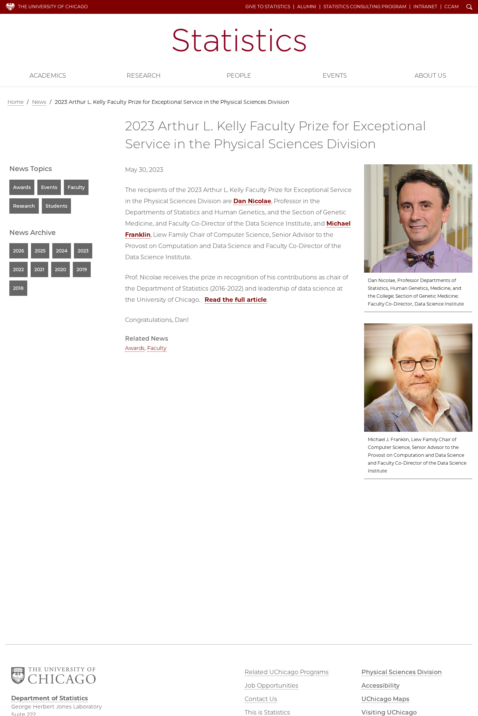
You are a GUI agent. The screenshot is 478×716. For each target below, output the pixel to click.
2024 (61, 251)
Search (469, 7)
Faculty (157, 348)
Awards (135, 348)
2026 (18, 251)
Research (144, 75)
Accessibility (380, 685)
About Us (430, 75)
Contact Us (261, 699)
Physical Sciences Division (401, 672)
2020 (60, 269)
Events (335, 75)
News (39, 102)
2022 (18, 269)
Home (15, 102)
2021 (39, 269)
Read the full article (236, 299)
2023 (83, 251)
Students (56, 206)
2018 (18, 288)
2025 (40, 251)
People (239, 75)
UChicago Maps (385, 699)
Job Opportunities (271, 685)
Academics (48, 75)
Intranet (425, 6)
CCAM (451, 6)
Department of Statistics (239, 40)
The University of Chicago (53, 6)
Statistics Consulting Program (364, 6)
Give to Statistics (267, 6)
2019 (82, 269)
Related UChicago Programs (287, 672)
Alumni (306, 6)
